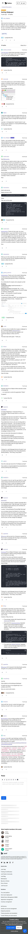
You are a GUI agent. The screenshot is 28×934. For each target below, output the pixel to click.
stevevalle (5, 79)
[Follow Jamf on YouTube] (7, 862)
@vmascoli (3, 552)
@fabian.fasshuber (15, 644)
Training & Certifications (6, 871)
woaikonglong (8, 836)
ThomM (7, 840)
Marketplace (4, 878)
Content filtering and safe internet (9, 915)
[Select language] (17, 3)
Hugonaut (5, 407)
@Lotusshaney (4, 718)
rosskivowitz (6, 156)
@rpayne (3, 738)
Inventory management (6, 901)
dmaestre (5, 701)
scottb (4, 326)
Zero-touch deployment (6, 894)
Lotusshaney (6, 678)
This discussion (4, 52)
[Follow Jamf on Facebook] (13, 862)
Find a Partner (4, 883)
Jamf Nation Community (6, 874)
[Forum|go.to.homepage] (8, 3)
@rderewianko (4, 231)
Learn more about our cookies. (16, 924)
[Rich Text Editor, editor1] (14, 788)
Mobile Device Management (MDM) (9, 897)
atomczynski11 (8, 848)
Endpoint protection (5, 911)
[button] (3, 3)
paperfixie (5, 533)
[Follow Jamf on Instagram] (10, 862)
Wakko (4, 112)
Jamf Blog (3, 876)
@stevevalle (7, 620)
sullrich (4, 461)
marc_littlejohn (6, 18)
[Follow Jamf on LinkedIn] (4, 862)
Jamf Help (3, 869)
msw (4, 735)
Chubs (6, 832)
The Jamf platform (5, 892)
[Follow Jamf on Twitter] (1, 862)
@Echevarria (6, 159)
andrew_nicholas (7, 49)
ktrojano (7, 844)
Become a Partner (5, 881)
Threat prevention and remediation (9, 913)
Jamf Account (4, 885)
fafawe (4, 346)
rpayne (5, 715)
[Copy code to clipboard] (25, 59)
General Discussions (6, 7)
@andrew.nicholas (15, 623)
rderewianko (6, 187)
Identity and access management (9, 908)
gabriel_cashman (7, 272)
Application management (7, 899)
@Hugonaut (4, 536)
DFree (4, 606)
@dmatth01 (4, 409)
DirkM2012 (5, 385)
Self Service (4, 906)
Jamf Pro (4, 33)
